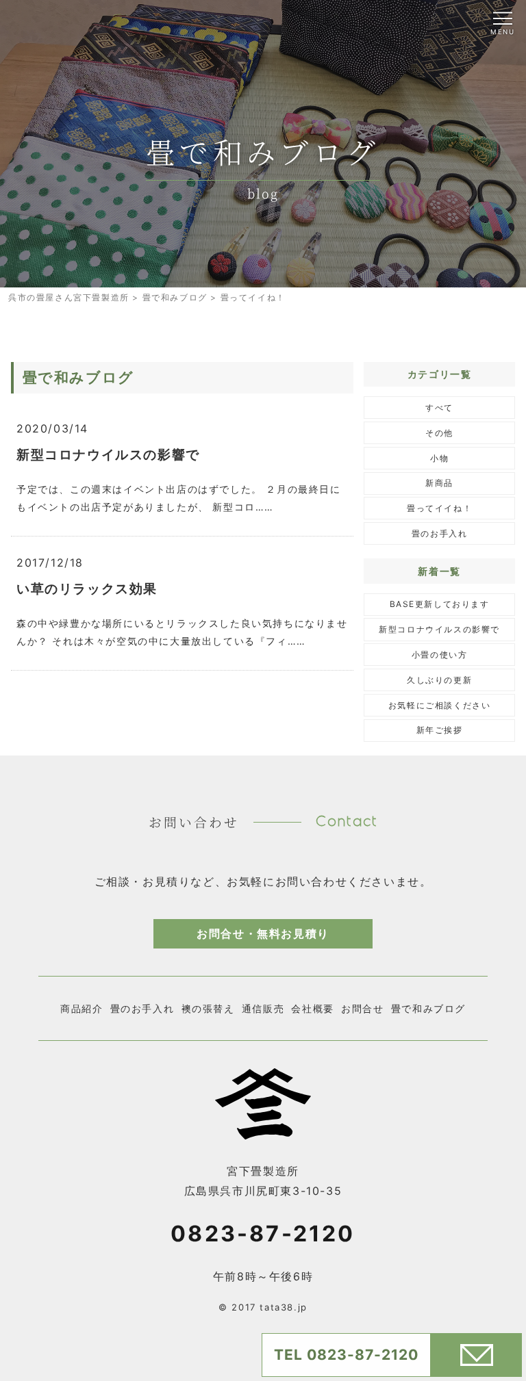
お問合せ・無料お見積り (263, 933)
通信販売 (263, 1008)
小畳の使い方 (440, 654)
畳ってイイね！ (439, 508)
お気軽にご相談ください (439, 705)
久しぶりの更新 (439, 680)
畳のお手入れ (440, 533)
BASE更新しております (440, 604)
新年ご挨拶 (439, 730)
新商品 (439, 483)
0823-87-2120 (263, 1233)
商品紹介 (81, 1008)
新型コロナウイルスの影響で (439, 629)
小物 (439, 458)
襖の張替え (208, 1008)
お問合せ (362, 1008)
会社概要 (312, 1008)
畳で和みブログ (428, 1008)
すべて (439, 407)
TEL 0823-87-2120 (346, 1354)
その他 (439, 433)
